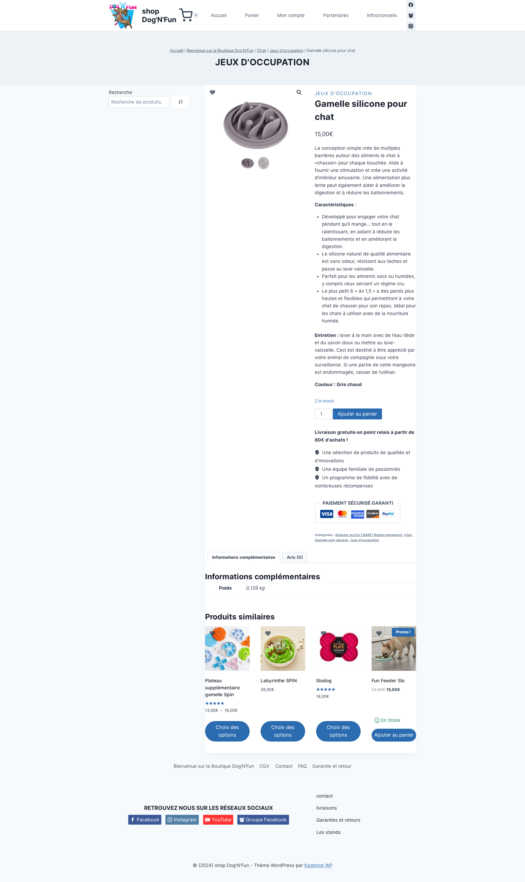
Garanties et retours (338, 820)
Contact (284, 766)
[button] (299, 92)
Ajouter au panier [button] (394, 735)
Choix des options (227, 731)
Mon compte (291, 15)
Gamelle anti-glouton (331, 540)
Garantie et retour (331, 766)
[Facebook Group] (411, 15)
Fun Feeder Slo (388, 680)
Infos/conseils (382, 15)
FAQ (302, 766)
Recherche (120, 92)
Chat (408, 535)
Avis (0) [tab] (295, 557)
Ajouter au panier (357, 414)
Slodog (324, 680)
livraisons (326, 808)
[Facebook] (411, 4)
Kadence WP (318, 865)
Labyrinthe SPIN (279, 680)
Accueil (219, 15)
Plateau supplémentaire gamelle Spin (222, 687)
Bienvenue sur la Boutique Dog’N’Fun (214, 766)
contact (324, 796)
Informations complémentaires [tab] (243, 557)
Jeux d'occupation (262, 62)
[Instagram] (411, 26)
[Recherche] (180, 102)
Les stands (328, 832)
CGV (264, 766)
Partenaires (336, 15)
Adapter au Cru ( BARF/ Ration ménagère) (368, 535)
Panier (252, 15)
